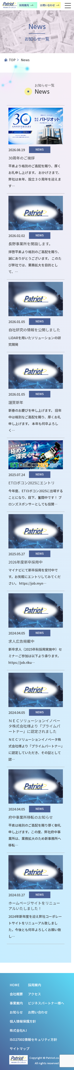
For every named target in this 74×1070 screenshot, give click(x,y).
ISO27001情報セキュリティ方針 (33, 1039)
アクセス (34, 993)
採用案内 (34, 984)
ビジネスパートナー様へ (46, 1003)
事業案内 (16, 1003)
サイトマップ (19, 1048)
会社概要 (16, 993)
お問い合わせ (38, 1012)
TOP (12, 59)
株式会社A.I (18, 1030)
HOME (15, 984)
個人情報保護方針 (23, 1021)
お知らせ (16, 1012)
